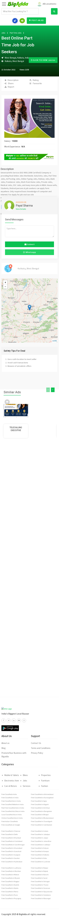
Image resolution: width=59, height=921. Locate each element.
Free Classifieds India (9, 794)
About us (5, 743)
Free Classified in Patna (9, 891)
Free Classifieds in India (9, 797)
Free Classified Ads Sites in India (12, 811)
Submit (31, 244)
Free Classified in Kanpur (40, 851)
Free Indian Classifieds (9, 821)
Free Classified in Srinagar (40, 881)
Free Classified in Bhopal (40, 814)
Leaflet (54, 341)
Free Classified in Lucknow (40, 862)
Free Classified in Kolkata (40, 855)
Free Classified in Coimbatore (41, 825)
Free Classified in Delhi (9, 834)
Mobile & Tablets (11, 775)
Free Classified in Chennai (10, 831)
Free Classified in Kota (39, 858)
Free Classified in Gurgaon (10, 855)
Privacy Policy (37, 753)
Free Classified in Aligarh (40, 804)
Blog (3, 748)
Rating (36, 80)
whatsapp (30, 252)
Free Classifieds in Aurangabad (42, 797)
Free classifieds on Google (10, 825)
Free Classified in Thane (39, 885)
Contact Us (36, 743)
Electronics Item (11, 780)
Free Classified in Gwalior (10, 858)
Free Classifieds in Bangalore (41, 811)
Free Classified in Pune (9, 895)
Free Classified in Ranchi (40, 875)
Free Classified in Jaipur (39, 838)
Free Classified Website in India (12, 804)
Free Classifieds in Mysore (10, 878)
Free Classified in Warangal (41, 898)
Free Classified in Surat (39, 878)
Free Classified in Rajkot (39, 871)
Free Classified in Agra (39, 801)
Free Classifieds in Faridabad (11, 841)
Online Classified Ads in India (12, 818)
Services (26, 786)
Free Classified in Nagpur (10, 881)
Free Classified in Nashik (10, 885)
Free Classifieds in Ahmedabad (42, 794)
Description (13, 80)
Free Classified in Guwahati (11, 851)
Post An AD (38, 20)
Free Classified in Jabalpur (40, 834)
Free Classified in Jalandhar (41, 841)
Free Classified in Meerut (10, 875)
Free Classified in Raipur (39, 868)
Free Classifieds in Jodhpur (40, 845)
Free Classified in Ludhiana (11, 868)
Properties (46, 775)
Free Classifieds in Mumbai (11, 871)
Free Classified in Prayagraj (11, 898)
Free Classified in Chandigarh (41, 821)
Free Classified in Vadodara (41, 895)
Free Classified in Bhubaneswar (42, 818)
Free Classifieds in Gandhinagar (13, 845)
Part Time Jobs (15, 33)
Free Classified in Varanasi (40, 888)
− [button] (5, 287)
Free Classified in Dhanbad (11, 838)
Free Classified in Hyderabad (11, 862)
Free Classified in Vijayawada (41, 891)
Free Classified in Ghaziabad (11, 848)
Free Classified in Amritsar (40, 808)
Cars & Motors (10, 786)
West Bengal (18, 61)
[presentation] (48, 390)
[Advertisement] (29, 573)
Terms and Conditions (40, 748)
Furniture (45, 780)
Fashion (44, 786)
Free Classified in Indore (39, 831)
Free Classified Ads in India (11, 801)
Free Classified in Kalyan (40, 848)
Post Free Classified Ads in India (12, 808)
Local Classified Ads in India (11, 814)
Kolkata (8, 61)
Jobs (3, 33)
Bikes (25, 775)
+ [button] (5, 282)
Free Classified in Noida (9, 888)
